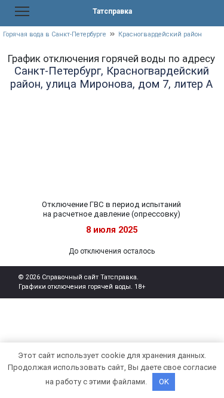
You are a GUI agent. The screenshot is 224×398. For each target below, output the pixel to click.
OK (164, 381)
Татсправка (112, 11)
